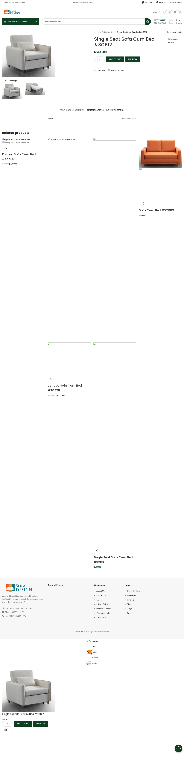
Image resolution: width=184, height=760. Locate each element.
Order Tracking (133, 591)
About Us (100, 591)
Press (129, 613)
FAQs (129, 608)
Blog (129, 604)
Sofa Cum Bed (108, 32)
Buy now (132, 59)
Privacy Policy (102, 604)
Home (96, 32)
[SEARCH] (148, 21)
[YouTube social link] (175, 12)
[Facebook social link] (165, 12)
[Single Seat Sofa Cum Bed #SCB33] (114, 240)
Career (99, 600)
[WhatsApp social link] (180, 12)
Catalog (130, 600)
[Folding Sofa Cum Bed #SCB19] (16, 139)
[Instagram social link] (170, 12)
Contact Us (101, 595)
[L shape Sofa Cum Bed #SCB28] (69, 240)
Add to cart (115, 59)
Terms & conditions (104, 613)
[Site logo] (12, 12)
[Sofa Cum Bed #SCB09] (160, 152)
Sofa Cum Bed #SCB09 (156, 210)
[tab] (72, 109)
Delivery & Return (104, 608)
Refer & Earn (101, 617)
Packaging (131, 595)
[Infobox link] (160, 21)
